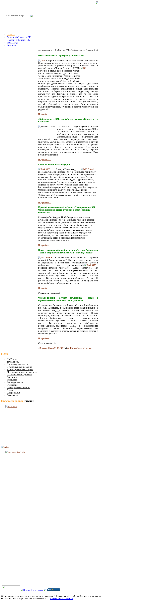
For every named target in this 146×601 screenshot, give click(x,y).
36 (57, 348)
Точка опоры (13, 362)
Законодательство (15, 382)
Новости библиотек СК (18, 40)
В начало (43, 348)
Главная (11, 34)
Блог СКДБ (12, 42)
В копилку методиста (17, 364)
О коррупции (13, 392)
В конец (88, 348)
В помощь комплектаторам (20, 369)
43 (73, 348)
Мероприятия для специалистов (22, 372)
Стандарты (12, 385)
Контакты (11, 45)
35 (55, 348)
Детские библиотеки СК (19, 37)
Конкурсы (12, 380)
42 (71, 348)
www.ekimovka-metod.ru (61, 598)
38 (62, 348)
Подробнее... (44, 114)
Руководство (13, 395)
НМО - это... (13, 359)
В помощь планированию (19, 367)
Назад (51, 348)
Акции (10, 390)
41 (68, 348)
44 (75, 348)
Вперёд (80, 348)
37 (59, 348)
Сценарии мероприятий (18, 387)
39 (64, 348)
